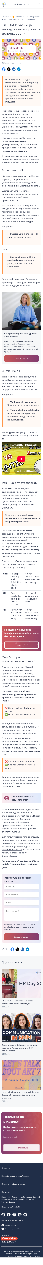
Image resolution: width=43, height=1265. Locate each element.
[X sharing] (9, 69)
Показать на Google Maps (11, 1207)
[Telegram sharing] (19, 69)
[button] (3, 949)
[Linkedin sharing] (14, 69)
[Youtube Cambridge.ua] (25, 1214)
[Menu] (39, 4)
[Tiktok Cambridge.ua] (3, 1214)
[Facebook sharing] (3, 69)
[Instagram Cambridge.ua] (14, 1214)
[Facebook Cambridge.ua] (9, 1214)
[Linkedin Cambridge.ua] (20, 1214)
